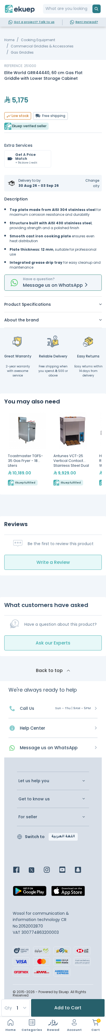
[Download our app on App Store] (68, 892)
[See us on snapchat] (82, 870)
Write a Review (53, 562)
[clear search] (90, 9)
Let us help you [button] (33, 780)
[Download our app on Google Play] (30, 892)
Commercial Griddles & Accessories (42, 46)
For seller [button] (27, 817)
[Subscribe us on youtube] (66, 870)
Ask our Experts (53, 643)
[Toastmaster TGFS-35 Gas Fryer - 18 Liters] (27, 449)
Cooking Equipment (38, 39)
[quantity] (15, 1008)
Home (9, 39)
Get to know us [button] (34, 799)
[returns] (88, 341)
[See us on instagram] (51, 870)
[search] (96, 9)
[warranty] (18, 341)
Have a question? (39, 279)
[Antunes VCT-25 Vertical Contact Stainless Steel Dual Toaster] (72, 449)
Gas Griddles (22, 52)
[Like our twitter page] (35, 870)
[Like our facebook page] (20, 870)
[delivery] (53, 341)
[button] (88, 183)
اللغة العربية (63, 837)
